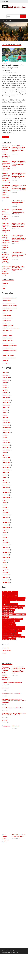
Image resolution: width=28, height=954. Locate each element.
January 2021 (6, 460)
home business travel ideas (8, 614)
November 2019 (6, 492)
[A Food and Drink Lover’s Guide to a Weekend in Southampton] (6, 201)
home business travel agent (8, 612)
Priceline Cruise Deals (8, 340)
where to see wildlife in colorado (9, 639)
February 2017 (6, 575)
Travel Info (5, 633)
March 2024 (5, 420)
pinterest (17, 620)
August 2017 (6, 560)
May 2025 (5, 387)
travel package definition (8, 635)
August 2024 (6, 407)
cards (8, 602)
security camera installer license (9, 624)
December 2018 (6, 520)
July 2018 (5, 532)
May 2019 (5, 507)
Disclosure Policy (7, 650)
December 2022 (6, 432)
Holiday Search (15, 726)
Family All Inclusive (7, 318)
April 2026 (5, 372)
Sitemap (4, 653)
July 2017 (5, 562)
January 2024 (6, 425)
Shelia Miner (15, 72)
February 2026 (6, 377)
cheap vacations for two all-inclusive (10, 604)
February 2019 (6, 515)
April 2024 (5, 417)
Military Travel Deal (7, 338)
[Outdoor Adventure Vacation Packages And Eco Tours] (6, 835)
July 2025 (5, 382)
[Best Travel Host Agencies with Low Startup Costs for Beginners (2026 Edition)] (6, 223)
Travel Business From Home (9, 350)
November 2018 (6, 522)
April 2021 (5, 455)
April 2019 (5, 510)
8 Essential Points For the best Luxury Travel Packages (12, 67)
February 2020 (6, 485)
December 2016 (6, 580)
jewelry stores (5, 616)
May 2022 (5, 437)
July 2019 (5, 502)
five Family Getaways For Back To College (12, 707)
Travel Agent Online (7, 348)
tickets (22, 628)
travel (4, 631)
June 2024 (5, 412)
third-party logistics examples (14, 628)
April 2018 (5, 540)
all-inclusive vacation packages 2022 (10, 595)
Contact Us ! (6, 648)
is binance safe (18, 614)
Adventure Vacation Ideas (9, 303)
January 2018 (6, 547)
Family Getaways (7, 320)
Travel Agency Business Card (10, 345)
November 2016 (6, 582)
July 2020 (5, 475)
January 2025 (6, 397)
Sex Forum (4, 720)
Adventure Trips (7, 300)
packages (12, 620)
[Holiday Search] (6, 726)
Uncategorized (6, 363)
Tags (4, 288)
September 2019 (6, 497)
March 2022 (5, 440)
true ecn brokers (17, 635)
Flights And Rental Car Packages (11, 328)
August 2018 (6, 530)
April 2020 (5, 480)
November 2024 (6, 400)
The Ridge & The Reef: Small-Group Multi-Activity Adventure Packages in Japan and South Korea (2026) (18, 148)
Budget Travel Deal (7, 310)
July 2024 (5, 410)
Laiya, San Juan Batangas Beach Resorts (12, 682)
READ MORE (5, 136)
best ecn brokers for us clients (8, 597)
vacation (4, 637)
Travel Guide (19, 631)
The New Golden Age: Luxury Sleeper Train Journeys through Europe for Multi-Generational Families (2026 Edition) (19, 238)
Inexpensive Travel (7, 335)
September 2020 (6, 470)
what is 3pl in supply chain (18, 637)
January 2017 (6, 577)
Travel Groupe (6, 353)
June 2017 (5, 565)
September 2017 (6, 557)
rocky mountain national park (9, 622)
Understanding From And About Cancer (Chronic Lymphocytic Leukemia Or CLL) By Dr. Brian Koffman (14, 701)
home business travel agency (8, 610)
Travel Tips (4, 63)
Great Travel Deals (7, 330)
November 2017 (6, 552)
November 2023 (6, 427)
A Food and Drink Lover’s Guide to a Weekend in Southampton (18, 202)
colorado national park (7, 606)
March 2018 (5, 542)
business (4, 602)
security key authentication (18, 626)
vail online (10, 637)
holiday (21, 608)
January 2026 (6, 380)
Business (5, 313)
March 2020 (5, 482)
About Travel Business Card (9, 298)
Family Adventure (7, 315)
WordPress (9, 952)
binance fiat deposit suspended (13, 600)
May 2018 (5, 537)
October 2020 (6, 467)
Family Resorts (6, 323)
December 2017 (6, 550)
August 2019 (6, 500)
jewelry (23, 614)
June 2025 (5, 385)
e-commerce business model (19, 606)
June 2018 (5, 535)
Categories (5, 283)
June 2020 (5, 477)
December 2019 (6, 490)
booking (22, 600)
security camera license (7, 626)
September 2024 (6, 405)
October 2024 (6, 402)
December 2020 (6, 462)
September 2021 (6, 450)
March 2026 (5, 375)
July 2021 (5, 452)
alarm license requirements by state (10, 593)
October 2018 (6, 525)
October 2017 (6, 555)
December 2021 (6, 445)
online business (6, 620)
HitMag (16, 952)
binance (4, 600)
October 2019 (6, 495)
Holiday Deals (5, 688)
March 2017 (5, 572)
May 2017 (5, 567)
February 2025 (6, 395)
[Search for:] (16, 16)
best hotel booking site (20, 597)
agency (15, 591)
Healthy (4, 333)
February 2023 (6, 430)
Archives (5, 286)
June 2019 (5, 505)
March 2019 (5, 512)
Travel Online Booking (8, 355)
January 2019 (6, 517)
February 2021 (6, 457)
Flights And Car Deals (8, 325)
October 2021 (6, 447)
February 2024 (6, 422)
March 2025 (5, 392)
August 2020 (6, 472)
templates (4, 628)
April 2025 (5, 390)
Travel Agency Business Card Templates (11, 693)
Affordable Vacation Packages (10, 308)
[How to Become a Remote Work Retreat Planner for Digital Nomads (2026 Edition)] (6, 266)
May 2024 (5, 415)
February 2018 (6, 545)
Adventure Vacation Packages (10, 305)
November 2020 (6, 465)
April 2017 (5, 570)
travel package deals (13, 633)
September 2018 (6, 527)
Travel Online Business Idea (9, 358)
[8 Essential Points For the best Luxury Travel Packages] (14, 55)
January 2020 (6, 487)
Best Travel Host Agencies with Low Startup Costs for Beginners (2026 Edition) (18, 225)
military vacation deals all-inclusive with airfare (12, 618)
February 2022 (6, 442)
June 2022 (5, 435)
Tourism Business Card (8, 343)
